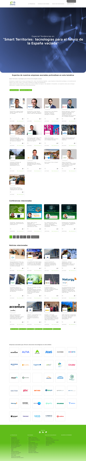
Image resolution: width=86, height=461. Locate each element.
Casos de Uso (48, 437)
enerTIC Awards (32, 442)
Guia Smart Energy (32, 451)
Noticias (47, 445)
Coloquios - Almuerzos (33, 445)
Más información (20, 145)
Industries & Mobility (50, 441)
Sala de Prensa (49, 443)
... (24, 236)
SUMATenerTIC (70, 3)
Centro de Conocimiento (58, 3)
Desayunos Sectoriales (33, 443)
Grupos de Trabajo (15, 443)
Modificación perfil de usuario (17, 457)
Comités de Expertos (15, 442)
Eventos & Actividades (43, 3)
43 (28, 236)
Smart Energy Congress (33, 438)
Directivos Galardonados (16, 445)
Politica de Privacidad (15, 456)
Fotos (12, 448)
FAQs (12, 450)
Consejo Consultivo (15, 441)
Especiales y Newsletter (34, 452)
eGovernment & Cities (50, 442)
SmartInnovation (32, 450)
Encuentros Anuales (33, 446)
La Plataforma (31, 3)
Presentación (14, 437)
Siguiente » (35, 236)
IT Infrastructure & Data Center (52, 440)
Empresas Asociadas (15, 440)
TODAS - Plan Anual (33, 437)
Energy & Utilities (49, 438)
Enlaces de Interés (15, 451)
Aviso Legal (13, 455)
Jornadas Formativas (33, 447)
